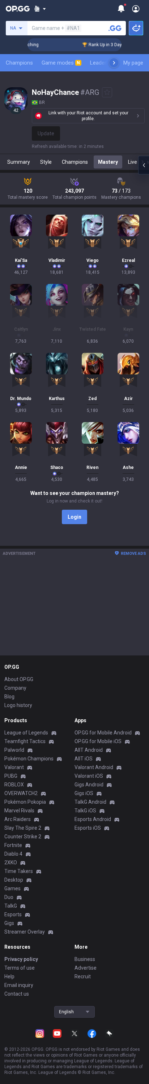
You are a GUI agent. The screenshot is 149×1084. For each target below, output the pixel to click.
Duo (8, 897)
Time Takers (18, 871)
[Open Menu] (135, 8)
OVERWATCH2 (21, 793)
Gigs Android (88, 784)
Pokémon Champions (29, 759)
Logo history (18, 705)
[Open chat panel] (143, 165)
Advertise (85, 968)
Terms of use (19, 968)
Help (9, 976)
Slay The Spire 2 (22, 828)
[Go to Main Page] (18, 9)
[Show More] (40, 8)
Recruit (82, 976)
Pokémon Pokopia (25, 802)
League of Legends (26, 733)
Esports (13, 914)
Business (84, 959)
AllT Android (88, 750)
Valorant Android (93, 767)
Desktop (13, 880)
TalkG (10, 906)
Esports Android (92, 819)
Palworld (14, 750)
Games (12, 888)
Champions (19, 63)
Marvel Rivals (19, 810)
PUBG (10, 776)
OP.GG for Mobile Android (103, 733)
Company (15, 688)
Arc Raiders (17, 819)
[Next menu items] (114, 63)
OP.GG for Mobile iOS (98, 741)
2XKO (10, 862)
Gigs (9, 923)
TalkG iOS (85, 810)
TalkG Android (90, 802)
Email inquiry (18, 985)
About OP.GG (18, 679)
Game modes (61, 63)
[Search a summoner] (115, 28)
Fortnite (13, 845)
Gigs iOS (83, 793)
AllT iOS (83, 759)
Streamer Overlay (24, 932)
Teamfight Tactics (25, 741)
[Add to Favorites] (107, 92)
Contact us (16, 994)
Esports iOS (87, 828)
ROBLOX (14, 784)
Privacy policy (21, 959)
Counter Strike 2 (22, 836)
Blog (9, 696)
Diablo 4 (13, 854)
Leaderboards (106, 63)
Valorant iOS (88, 776)
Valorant (14, 767)
